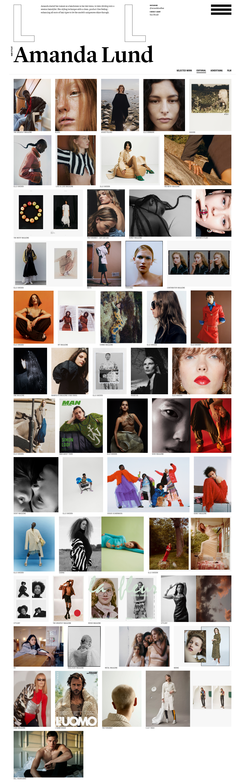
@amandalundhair (157, 8)
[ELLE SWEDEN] (32, 160)
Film (229, 71)
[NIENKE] (202, 646)
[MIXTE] (104, 264)
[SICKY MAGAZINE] (36, 484)
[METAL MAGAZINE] (137, 646)
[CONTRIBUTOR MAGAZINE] (199, 264)
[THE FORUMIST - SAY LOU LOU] (106, 213)
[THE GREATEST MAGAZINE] (32, 105)
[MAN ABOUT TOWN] (81, 426)
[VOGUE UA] (149, 371)
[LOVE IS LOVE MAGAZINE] (76, 160)
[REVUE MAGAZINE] (122, 599)
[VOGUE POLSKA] (120, 105)
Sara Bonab (154, 14)
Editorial (201, 71)
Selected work (184, 71)
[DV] (39, 646)
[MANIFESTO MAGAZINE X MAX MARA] (69, 371)
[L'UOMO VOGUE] (76, 699)
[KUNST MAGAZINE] (160, 213)
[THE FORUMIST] (121, 699)
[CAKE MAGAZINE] (32, 699)
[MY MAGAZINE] (77, 317)
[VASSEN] (210, 105)
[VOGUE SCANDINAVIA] (148, 484)
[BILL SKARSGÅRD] (48, 754)
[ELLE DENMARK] (164, 105)
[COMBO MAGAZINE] (121, 317)
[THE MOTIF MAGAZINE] (197, 160)
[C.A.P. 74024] (188, 699)
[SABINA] (101, 544)
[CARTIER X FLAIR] (213, 213)
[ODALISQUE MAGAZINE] (84, 646)
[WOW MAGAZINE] (191, 426)
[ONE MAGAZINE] (30, 371)
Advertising (217, 71)
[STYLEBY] (31, 599)
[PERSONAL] (144, 264)
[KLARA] (76, 105)
